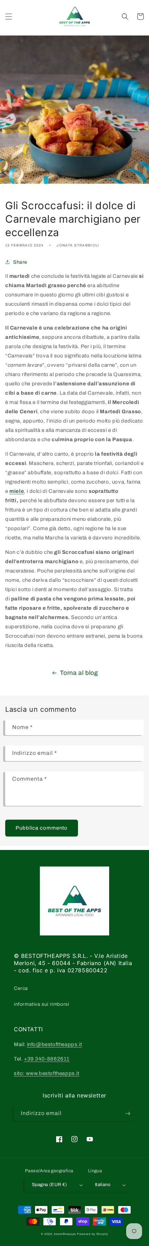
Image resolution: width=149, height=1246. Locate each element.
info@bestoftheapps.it (54, 1044)
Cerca (21, 988)
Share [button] (20, 262)
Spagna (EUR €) (49, 1184)
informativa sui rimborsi (41, 1004)
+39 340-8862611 (47, 1059)
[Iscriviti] (127, 1113)
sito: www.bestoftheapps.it (46, 1073)
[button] (8, 16)
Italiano (102, 1184)
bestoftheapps (65, 1234)
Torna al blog (79, 672)
